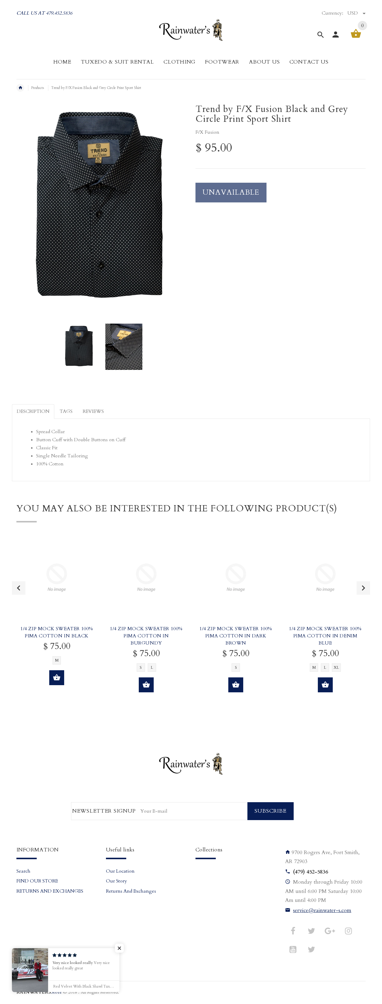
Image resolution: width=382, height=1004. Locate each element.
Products (37, 87)
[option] (79, 347)
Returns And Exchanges (131, 891)
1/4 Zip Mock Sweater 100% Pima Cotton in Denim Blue (325, 635)
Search (23, 871)
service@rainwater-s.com (322, 910)
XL (336, 667)
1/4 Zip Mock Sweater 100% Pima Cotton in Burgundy (146, 635)
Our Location (120, 871)
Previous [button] (18, 588)
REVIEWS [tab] (93, 411)
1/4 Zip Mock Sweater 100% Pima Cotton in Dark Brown (235, 635)
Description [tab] (33, 411)
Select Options (56, 677)
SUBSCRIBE (270, 811)
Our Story (116, 881)
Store (39, 992)
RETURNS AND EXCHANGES (49, 891)
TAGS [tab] (66, 411)
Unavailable (231, 192)
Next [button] (363, 588)
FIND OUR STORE (37, 881)
